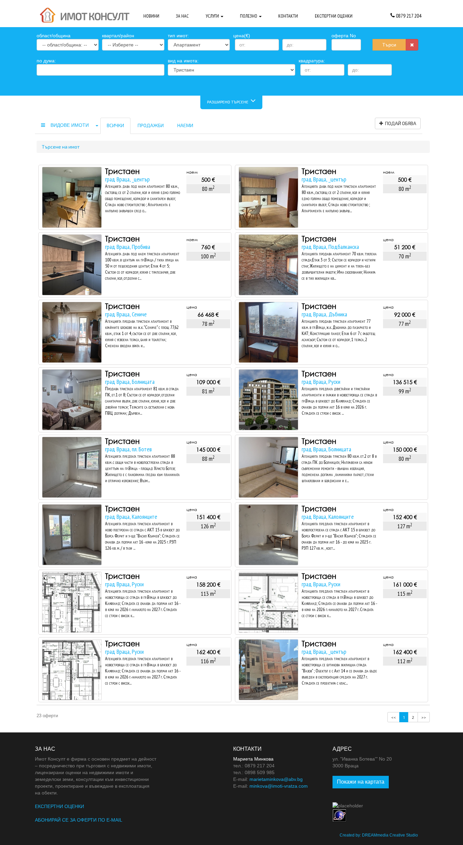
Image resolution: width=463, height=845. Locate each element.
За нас (182, 16)
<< (393, 717)
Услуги (213, 16)
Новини (151, 16)
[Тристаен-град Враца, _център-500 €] (72, 197)
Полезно (249, 16)
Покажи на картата (360, 782)
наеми (185, 125)
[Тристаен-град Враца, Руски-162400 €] (72, 669)
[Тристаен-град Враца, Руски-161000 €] (268, 602)
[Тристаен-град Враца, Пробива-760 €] (72, 264)
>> (423, 717)
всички (115, 125)
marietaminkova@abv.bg (276, 779)
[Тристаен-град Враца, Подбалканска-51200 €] (268, 264)
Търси (389, 44)
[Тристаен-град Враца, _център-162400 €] (268, 669)
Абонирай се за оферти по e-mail (78, 820)
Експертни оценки (334, 16)
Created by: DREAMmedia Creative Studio (379, 835)
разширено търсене (228, 101)
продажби (151, 125)
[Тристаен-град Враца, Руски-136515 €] (268, 399)
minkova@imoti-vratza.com (278, 786)
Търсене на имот (61, 147)
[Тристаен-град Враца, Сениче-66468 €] (72, 332)
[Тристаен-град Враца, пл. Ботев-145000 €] (72, 467)
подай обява (399, 123)
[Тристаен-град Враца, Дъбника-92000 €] (268, 332)
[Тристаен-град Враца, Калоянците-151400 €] (72, 534)
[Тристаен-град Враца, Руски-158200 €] (72, 602)
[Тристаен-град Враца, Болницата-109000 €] (72, 399)
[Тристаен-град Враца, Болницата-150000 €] (268, 467)
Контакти (288, 16)
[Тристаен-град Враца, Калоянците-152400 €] (268, 534)
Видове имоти (70, 125)
